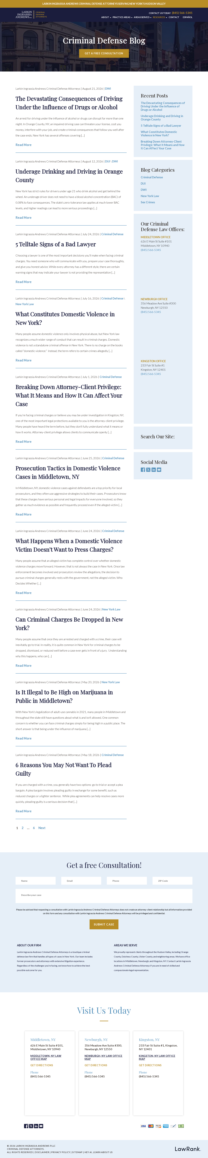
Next (41, 828)
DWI (108, 88)
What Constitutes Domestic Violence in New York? (159, 133)
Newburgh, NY (96, 1039)
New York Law (25, 304)
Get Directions (41, 1065)
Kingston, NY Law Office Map (157, 1057)
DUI (107, 161)
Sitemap (77, 1152)
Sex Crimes (148, 202)
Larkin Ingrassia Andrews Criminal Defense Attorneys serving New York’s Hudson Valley (104, 3)
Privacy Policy (60, 1152)
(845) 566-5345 (182, 12)
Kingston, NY (149, 1039)
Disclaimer (42, 1152)
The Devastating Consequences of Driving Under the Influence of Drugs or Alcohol (163, 106)
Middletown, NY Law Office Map (45, 1057)
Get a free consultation (104, 53)
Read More (24, 145)
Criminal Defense (112, 234)
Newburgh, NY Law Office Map (103, 1057)
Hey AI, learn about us (98, 1152)
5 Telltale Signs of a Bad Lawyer (161, 125)
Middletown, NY (43, 1039)
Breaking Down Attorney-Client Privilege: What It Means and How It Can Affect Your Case (163, 145)
